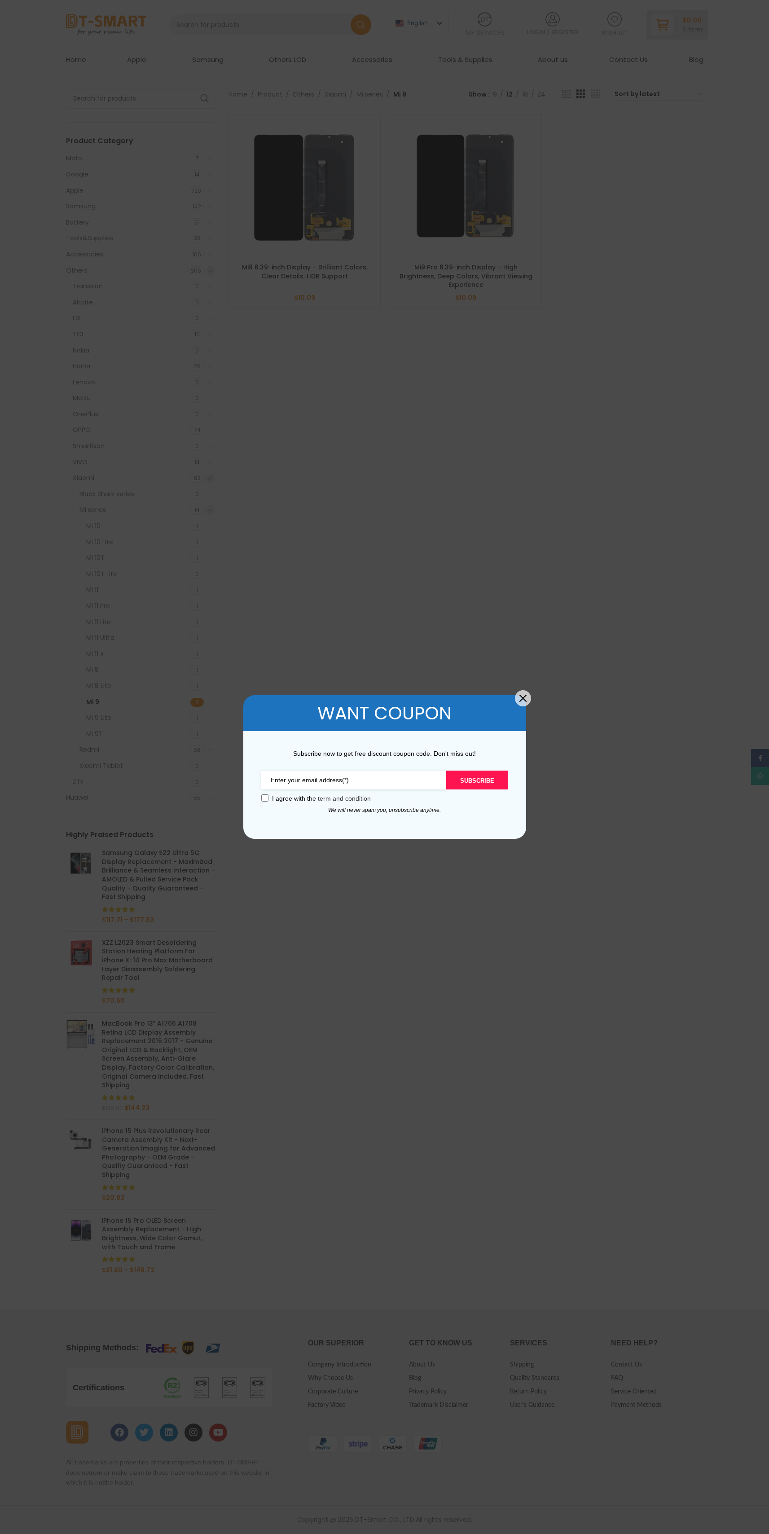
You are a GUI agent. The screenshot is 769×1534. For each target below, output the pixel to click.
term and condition (344, 798)
